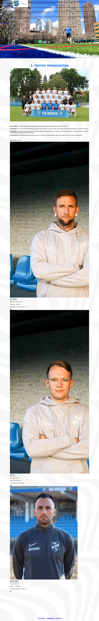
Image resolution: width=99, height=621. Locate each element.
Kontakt (61, 5)
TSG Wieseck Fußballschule (62, 2)
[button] (49, 19)
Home (31, 2)
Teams (41, 2)
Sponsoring (55, 5)
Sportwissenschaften (49, 2)
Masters (81, 2)
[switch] (0, 8)
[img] (19, 3)
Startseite (41, 618)
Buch (86, 2)
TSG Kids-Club (74, 2)
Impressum (50, 618)
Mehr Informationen (4, 23)
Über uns (36, 2)
